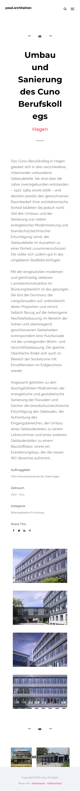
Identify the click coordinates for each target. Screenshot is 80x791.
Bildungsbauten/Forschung (27, 512)
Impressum (38, 783)
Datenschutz (54, 783)
